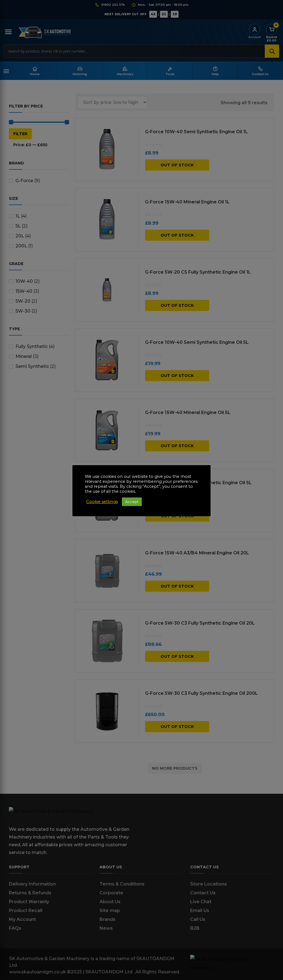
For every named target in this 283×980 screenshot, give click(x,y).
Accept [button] (131, 501)
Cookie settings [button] (102, 501)
